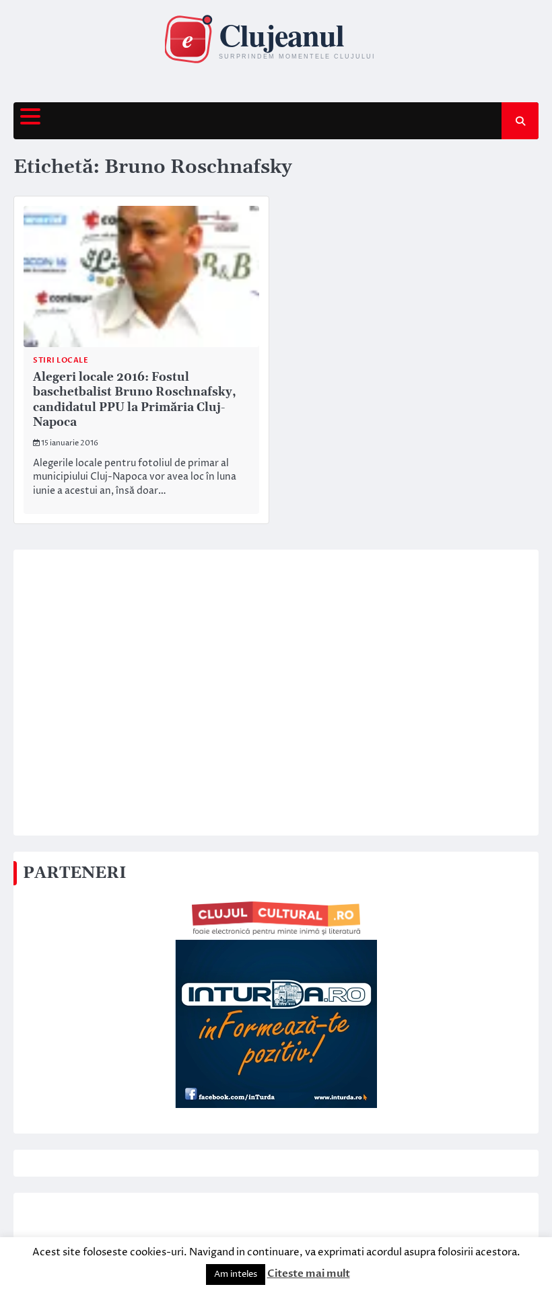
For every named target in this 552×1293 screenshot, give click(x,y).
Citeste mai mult (308, 1273)
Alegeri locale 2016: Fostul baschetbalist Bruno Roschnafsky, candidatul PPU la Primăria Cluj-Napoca (134, 400)
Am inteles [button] (235, 1274)
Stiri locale (60, 360)
